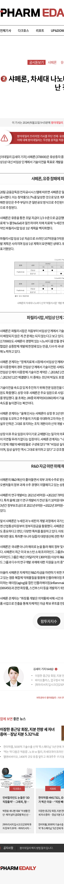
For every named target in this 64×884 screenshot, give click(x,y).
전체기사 (5, 30)
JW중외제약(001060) (40, 398)
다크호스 (23, 30)
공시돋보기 (36, 62)
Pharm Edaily (18, 868)
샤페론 (52, 62)
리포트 (40, 30)
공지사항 (8, 848)
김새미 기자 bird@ (43, 669)
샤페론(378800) (37, 156)
